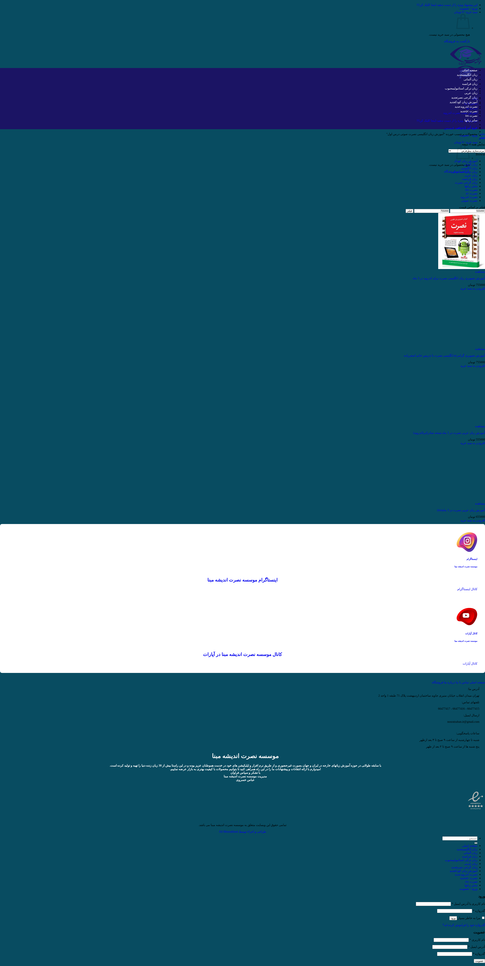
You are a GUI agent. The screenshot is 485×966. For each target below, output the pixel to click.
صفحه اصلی (469, 70)
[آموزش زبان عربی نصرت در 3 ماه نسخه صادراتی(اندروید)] (461, 422)
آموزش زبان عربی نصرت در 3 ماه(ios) (461, 510)
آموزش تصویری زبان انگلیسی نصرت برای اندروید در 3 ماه (449, 278)
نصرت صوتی (469, 200)
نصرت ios (471, 115)
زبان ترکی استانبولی (465, 88)
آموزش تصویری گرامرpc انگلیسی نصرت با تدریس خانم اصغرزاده (444, 355)
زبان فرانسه (469, 83)
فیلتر (409, 211)
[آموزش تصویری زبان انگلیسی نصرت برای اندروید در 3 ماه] (461, 268)
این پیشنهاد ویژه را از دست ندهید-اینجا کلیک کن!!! (447, 4)
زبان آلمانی (470, 79)
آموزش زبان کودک (466, 102)
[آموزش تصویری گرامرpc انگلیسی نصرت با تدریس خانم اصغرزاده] (461, 345)
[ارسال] (475, 843)
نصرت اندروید (468, 106)
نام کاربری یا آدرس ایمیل (468, 903)
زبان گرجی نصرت (467, 97)
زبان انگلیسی (469, 74)
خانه (482, 134)
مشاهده (480, 271)
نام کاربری (477, 939)
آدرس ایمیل (476, 946)
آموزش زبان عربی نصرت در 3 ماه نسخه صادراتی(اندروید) (449, 432)
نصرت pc (471, 111)
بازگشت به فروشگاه (457, 41)
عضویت (479, 961)
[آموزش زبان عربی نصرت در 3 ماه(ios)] (461, 499)
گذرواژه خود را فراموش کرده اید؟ (464, 925)
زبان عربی (470, 93)
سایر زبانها (471, 120)
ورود (453, 918)
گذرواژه (479, 910)
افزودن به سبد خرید (472, 288)
